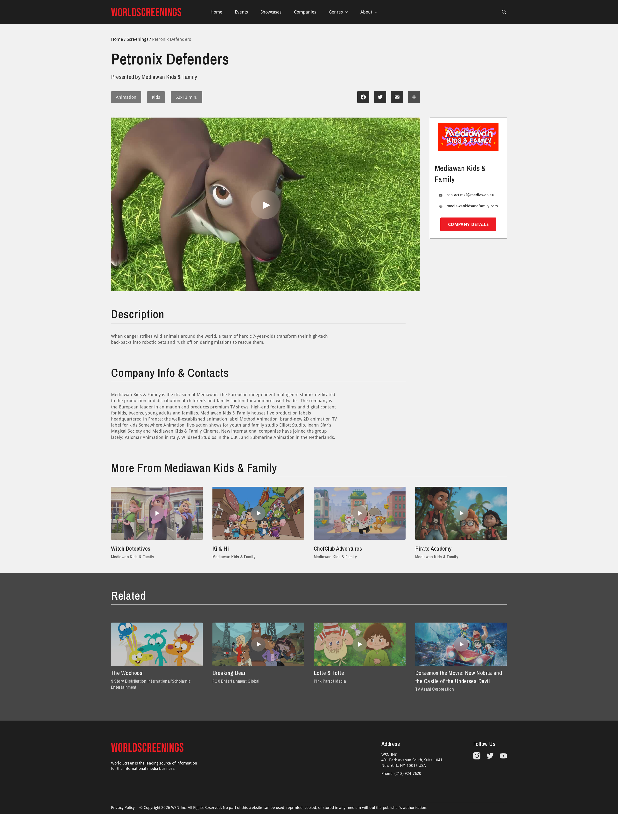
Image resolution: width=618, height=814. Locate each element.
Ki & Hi (220, 548)
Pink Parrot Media (330, 681)
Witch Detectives (130, 548)
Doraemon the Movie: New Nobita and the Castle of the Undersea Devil (458, 677)
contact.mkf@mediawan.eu (470, 195)
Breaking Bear (229, 673)
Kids (156, 97)
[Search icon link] (504, 12)
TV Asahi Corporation (434, 689)
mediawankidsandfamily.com (472, 206)
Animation (126, 97)
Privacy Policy (123, 807)
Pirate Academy (433, 548)
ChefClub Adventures (338, 548)
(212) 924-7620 (407, 773)
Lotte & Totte (329, 673)
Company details (468, 224)
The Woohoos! (127, 673)
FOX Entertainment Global (236, 681)
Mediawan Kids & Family (132, 557)
